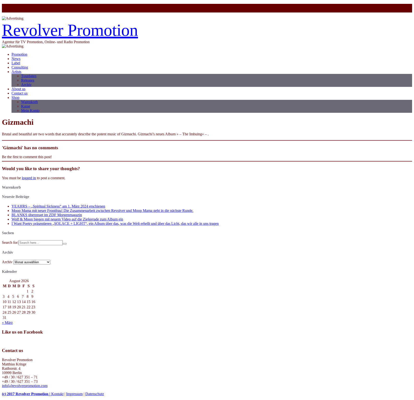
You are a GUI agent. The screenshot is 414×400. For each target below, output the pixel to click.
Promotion (19, 54)
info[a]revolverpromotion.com (24, 386)
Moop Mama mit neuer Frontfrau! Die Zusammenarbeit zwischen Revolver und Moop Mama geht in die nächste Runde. (102, 211)
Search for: (10, 242)
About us (18, 89)
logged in (29, 178)
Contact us (20, 93)
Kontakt (57, 394)
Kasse (25, 106)
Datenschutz (94, 394)
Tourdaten (28, 76)
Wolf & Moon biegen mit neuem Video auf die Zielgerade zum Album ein (67, 219)
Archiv (26, 85)
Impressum (74, 394)
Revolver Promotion (70, 30)
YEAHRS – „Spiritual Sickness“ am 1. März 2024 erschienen (58, 206)
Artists (16, 72)
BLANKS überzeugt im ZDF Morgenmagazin (47, 215)
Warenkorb (29, 102)
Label (16, 63)
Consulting (20, 67)
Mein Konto (30, 110)
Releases (27, 80)
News (16, 59)
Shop (15, 98)
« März (7, 323)
